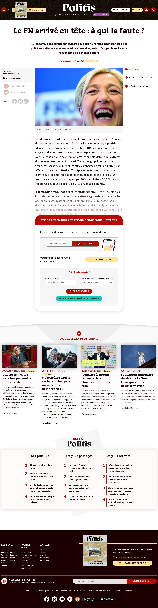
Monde (4, 565)
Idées (80, 15)
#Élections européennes (139, 86)
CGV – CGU (79, 590)
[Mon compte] (147, 9)
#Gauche (43, 555)
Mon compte (26, 568)
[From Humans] (77, 599)
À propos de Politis (28, 565)
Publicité (117, 590)
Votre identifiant (52, 278)
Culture (88, 15)
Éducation (14, 555)
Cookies (128, 590)
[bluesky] (54, 599)
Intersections (101, 15)
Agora (3, 550)
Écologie (63, 15)
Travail (12, 550)
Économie (14, 552)
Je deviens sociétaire (29, 555)
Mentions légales (42, 590)
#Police (43, 552)
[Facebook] (46, 599)
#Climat (43, 550)
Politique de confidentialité (99, 590)
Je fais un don (26, 552)
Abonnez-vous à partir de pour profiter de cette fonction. (17, 88)
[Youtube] (62, 599)
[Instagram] (70, 599)
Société (73, 15)
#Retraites (44, 558)
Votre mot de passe (89, 278)
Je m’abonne (25, 558)
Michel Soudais (65, 61)
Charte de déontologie (61, 590)
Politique (53, 15)
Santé (12, 558)
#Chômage (44, 560)
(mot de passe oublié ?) (105, 278)
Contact (27, 590)
